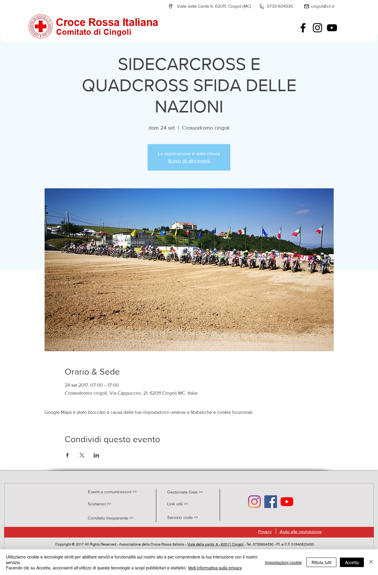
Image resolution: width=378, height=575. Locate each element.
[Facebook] (303, 28)
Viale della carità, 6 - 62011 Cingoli (215, 544)
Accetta (352, 562)
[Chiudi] (370, 562)
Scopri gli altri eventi (189, 160)
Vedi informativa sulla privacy (215, 568)
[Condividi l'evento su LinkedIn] (96, 455)
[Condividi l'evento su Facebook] (67, 455)
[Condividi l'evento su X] (82, 455)
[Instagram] (317, 28)
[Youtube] (287, 501)
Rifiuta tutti (321, 562)
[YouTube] (332, 28)
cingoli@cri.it (322, 6)
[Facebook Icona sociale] (270, 501)
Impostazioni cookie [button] (283, 562)
